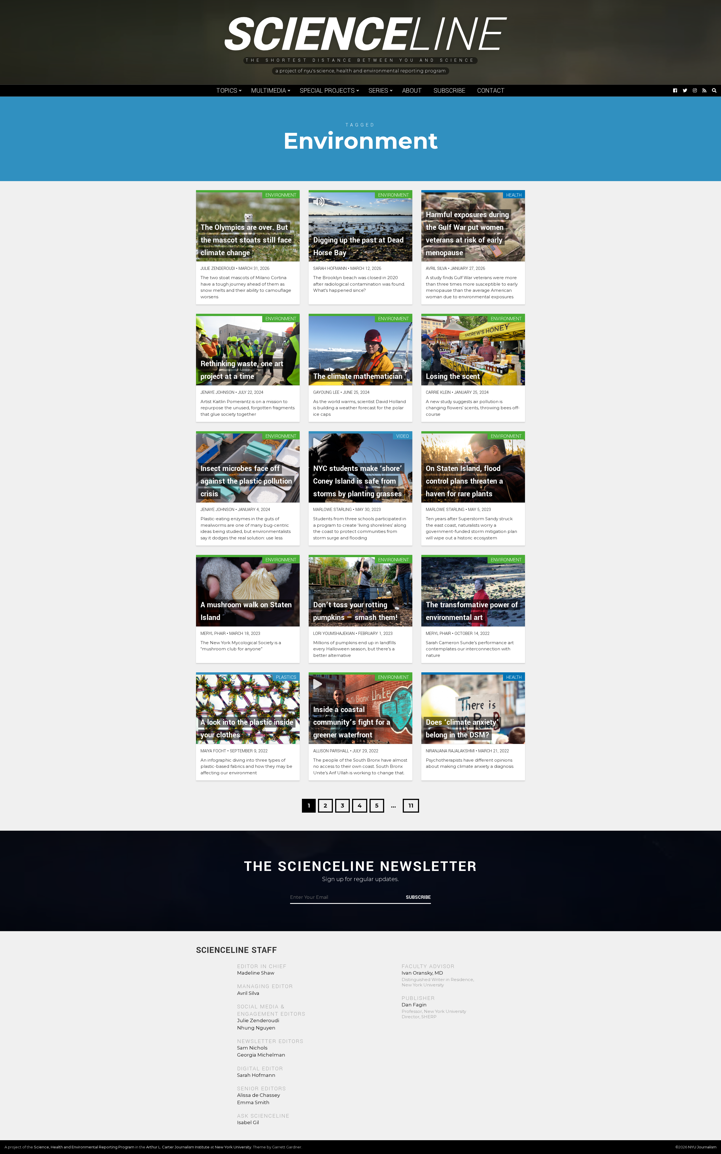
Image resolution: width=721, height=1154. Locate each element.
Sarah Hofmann (330, 269)
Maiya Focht (213, 751)
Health (514, 195)
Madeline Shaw (255, 973)
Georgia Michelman (261, 1055)
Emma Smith (253, 1102)
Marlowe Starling (332, 510)
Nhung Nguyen (256, 1028)
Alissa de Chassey (258, 1095)
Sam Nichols (252, 1048)
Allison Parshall (331, 751)
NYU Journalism (702, 1147)
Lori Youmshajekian (334, 634)
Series (378, 90)
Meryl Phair (213, 634)
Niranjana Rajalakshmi (450, 751)
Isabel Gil (248, 1122)
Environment (281, 195)
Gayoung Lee (326, 392)
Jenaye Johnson (217, 392)
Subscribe (449, 90)
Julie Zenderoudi (218, 269)
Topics (226, 90)
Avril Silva (436, 269)
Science (360, 35)
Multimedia (268, 90)
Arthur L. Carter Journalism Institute (178, 1147)
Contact (491, 90)
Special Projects (327, 90)
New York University (233, 1147)
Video (402, 436)
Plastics (286, 678)
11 (410, 805)
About (412, 90)
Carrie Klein (438, 392)
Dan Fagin (414, 1005)
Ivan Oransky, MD (422, 973)
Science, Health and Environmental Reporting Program (84, 1147)
